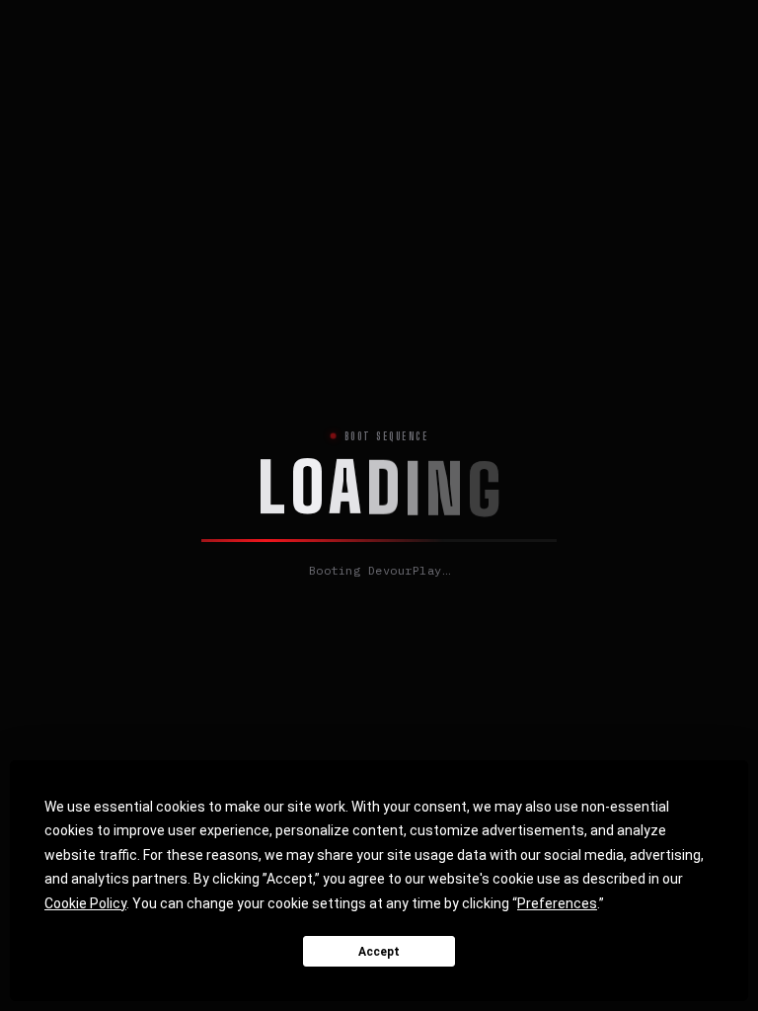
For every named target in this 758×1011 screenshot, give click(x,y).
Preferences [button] (557, 903)
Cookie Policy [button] (85, 903)
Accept (379, 952)
